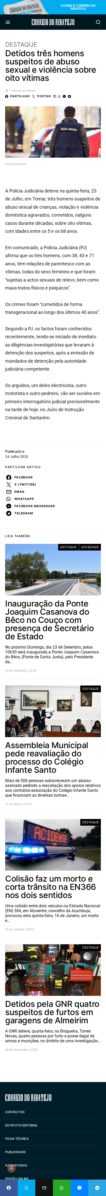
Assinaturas (16, 1165)
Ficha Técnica (17, 1139)
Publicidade (15, 1152)
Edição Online (17, 1179)
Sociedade (90, 547)
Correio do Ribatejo (53, 22)
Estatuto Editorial (21, 1125)
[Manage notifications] (11, 1168)
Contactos (15, 1112)
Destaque (21, 44)
